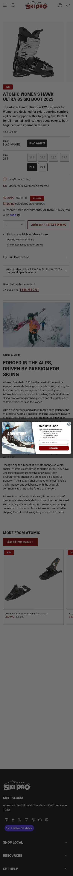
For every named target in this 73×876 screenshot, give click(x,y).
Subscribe (53, 448)
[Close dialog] (69, 424)
